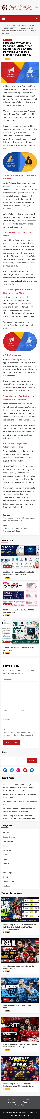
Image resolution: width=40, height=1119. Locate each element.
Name (6, 710)
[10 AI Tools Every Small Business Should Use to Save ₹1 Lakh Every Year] (20, 556)
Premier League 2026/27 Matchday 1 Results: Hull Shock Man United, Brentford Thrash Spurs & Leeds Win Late (19, 787)
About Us (11, 1099)
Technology (7, 40)
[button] (3, 18)
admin (7, 59)
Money (5, 859)
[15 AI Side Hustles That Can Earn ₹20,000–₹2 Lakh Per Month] (20, 594)
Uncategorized (8, 882)
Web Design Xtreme (21, 1115)
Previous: (19, 518)
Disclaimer (12, 1102)
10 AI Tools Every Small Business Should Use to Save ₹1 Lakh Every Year (18, 573)
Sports (5, 868)
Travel (5, 877)
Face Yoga (7, 850)
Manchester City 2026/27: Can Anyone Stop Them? (20, 803)
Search (4, 752)
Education (7, 846)
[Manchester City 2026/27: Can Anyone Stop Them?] (20, 990)
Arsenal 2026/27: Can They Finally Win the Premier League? (19, 795)
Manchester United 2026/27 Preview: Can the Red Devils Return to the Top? (19, 810)
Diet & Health (8, 841)
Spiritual (6, 864)
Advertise (26, 1102)
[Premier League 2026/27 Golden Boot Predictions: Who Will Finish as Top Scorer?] (20, 1068)
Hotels (5, 855)
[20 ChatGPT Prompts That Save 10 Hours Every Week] (20, 632)
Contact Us (26, 1099)
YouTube (6, 886)
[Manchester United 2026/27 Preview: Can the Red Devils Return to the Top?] (20, 1029)
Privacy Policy (20, 1105)
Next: (17, 528)
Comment (7, 679)
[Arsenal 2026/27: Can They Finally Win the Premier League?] (20, 950)
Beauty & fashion (9, 837)
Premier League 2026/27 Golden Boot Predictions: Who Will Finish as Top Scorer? (19, 817)
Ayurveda (6, 832)
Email (23, 710)
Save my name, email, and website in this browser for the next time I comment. (19, 733)
